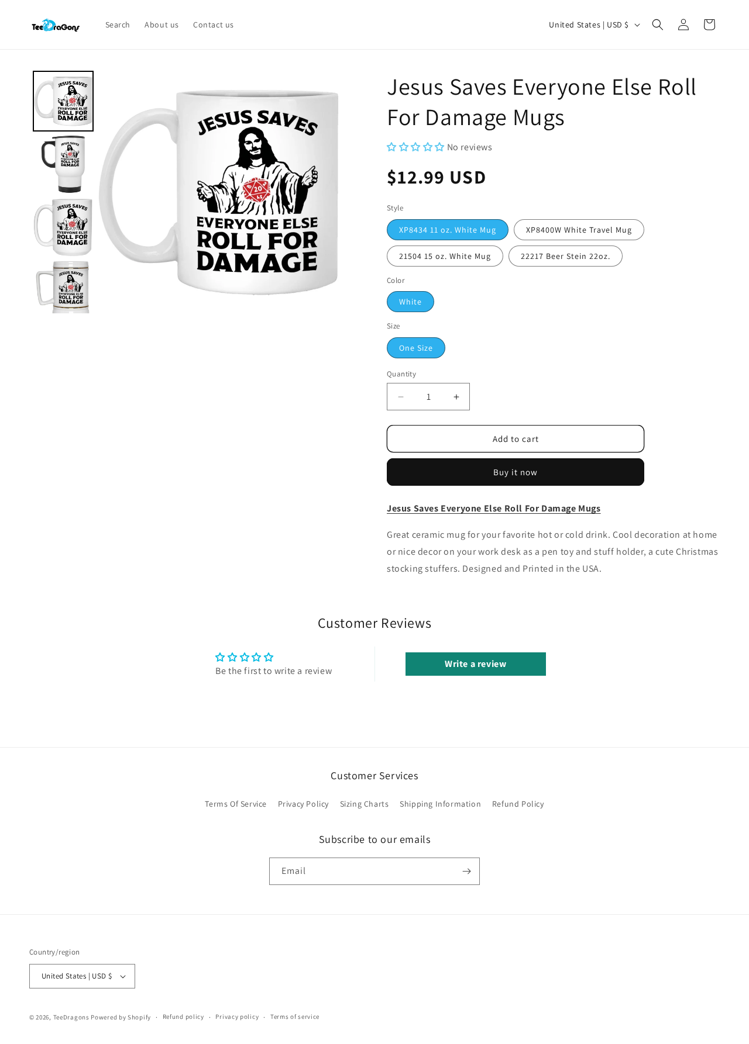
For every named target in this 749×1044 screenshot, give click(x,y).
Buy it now (515, 472)
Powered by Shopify (121, 1017)
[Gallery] (184, 192)
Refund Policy (518, 804)
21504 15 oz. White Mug (445, 256)
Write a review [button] (475, 664)
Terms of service (294, 1016)
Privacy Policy (303, 804)
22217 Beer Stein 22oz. (565, 256)
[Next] (323, 192)
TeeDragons (71, 1017)
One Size (416, 348)
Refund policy (183, 1016)
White (410, 301)
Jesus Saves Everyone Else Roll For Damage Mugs (494, 508)
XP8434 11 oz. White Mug (447, 229)
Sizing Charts (364, 804)
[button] (658, 24)
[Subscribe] (466, 871)
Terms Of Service (236, 804)
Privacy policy (237, 1016)
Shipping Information (440, 804)
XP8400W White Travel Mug (579, 229)
